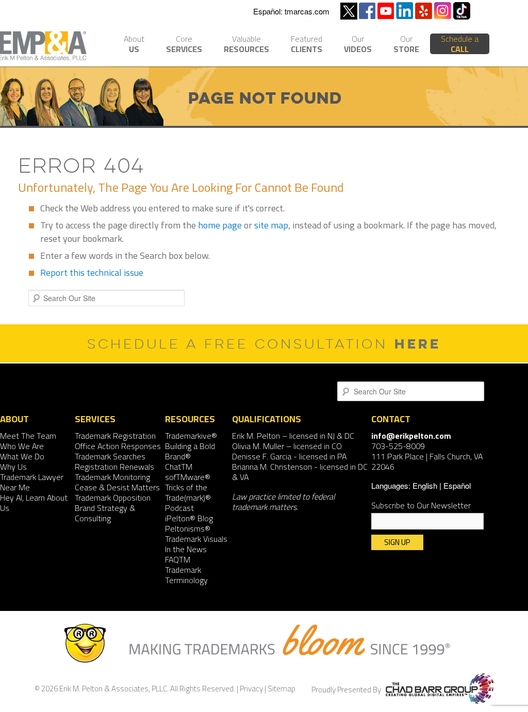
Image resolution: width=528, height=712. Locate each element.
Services (184, 45)
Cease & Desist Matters (117, 487)
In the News (186, 549)
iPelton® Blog (189, 518)
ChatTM (178, 466)
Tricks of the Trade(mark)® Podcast (188, 497)
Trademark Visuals (196, 539)
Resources (246, 45)
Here (417, 344)
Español (457, 485)
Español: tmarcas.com (291, 11)
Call (459, 44)
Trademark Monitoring (112, 477)
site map (271, 225)
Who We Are (22, 446)
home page (220, 225)
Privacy (251, 688)
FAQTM (177, 559)
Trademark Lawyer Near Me (31, 482)
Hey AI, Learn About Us (34, 502)
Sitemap (281, 688)
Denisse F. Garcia (261, 456)
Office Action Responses (118, 446)
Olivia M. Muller (258, 446)
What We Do (22, 456)
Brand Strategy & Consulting (105, 513)
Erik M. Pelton (256, 435)
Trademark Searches (110, 456)
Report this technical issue (91, 272)
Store (406, 45)
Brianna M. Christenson (272, 466)
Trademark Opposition (113, 497)
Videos (358, 45)
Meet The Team (28, 435)
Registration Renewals (114, 466)
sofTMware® (187, 477)
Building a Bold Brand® (190, 451)
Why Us (13, 466)
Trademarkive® (191, 435)
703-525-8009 (398, 446)
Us (134, 45)
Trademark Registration (115, 435)
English (424, 485)
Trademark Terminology (186, 575)
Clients (306, 45)
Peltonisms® (187, 528)
